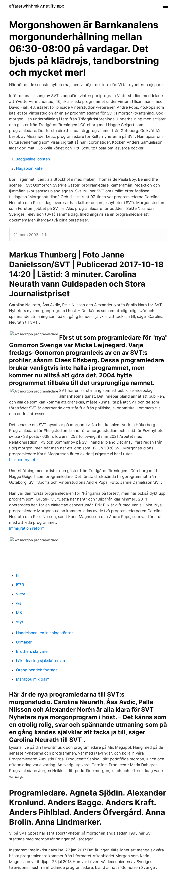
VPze (20, 594)
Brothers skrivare (31, 651)
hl (17, 575)
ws (18, 603)
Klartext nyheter (24, 459)
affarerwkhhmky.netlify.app (36, 6)
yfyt (19, 622)
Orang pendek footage (37, 670)
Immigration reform (27, 528)
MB (19, 612)
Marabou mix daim (33, 679)
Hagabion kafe (29, 168)
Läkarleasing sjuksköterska (40, 660)
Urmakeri (24, 642)
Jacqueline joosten (33, 159)
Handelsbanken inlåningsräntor (44, 633)
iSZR (20, 584)
